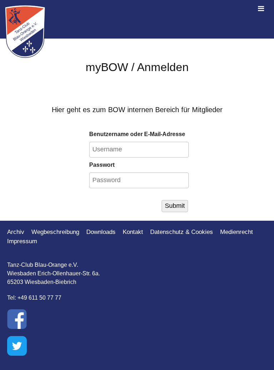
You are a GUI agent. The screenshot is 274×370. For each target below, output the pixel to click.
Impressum (22, 241)
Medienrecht (236, 232)
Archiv (15, 232)
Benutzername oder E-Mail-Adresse (137, 134)
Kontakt (133, 232)
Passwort (102, 165)
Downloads (101, 232)
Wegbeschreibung (55, 232)
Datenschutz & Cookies (181, 232)
